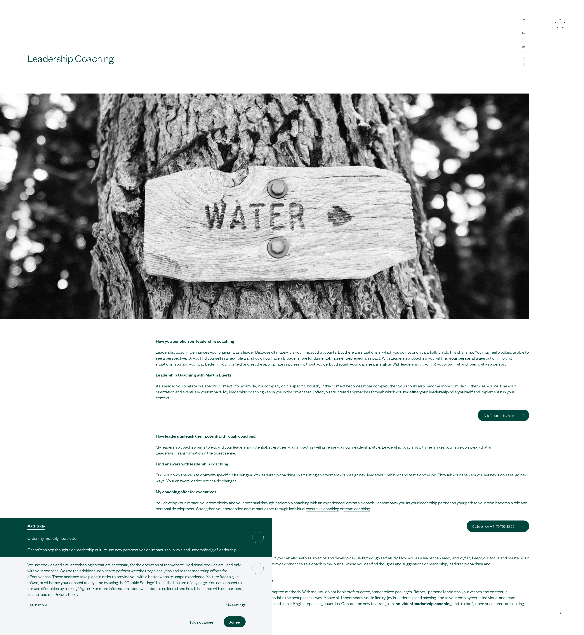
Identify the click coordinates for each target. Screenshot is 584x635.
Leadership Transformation (179, 452)
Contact (348, 603)
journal (338, 563)
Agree (234, 622)
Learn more (37, 604)
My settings (236, 604)
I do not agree (201, 622)
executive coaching (322, 508)
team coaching (357, 508)
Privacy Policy (66, 594)
